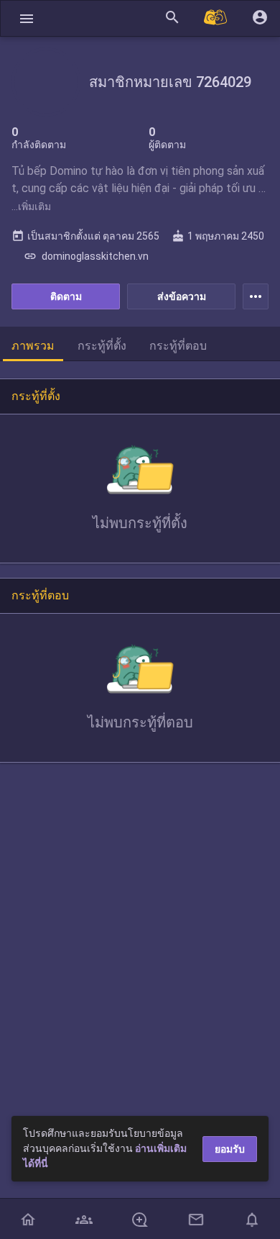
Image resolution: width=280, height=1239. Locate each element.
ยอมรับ (230, 1149)
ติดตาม (66, 296)
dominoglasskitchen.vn (86, 256)
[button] (26, 18)
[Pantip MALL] (216, 18)
